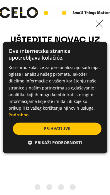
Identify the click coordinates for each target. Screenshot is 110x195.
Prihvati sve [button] (57, 128)
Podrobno (19, 115)
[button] (55, 142)
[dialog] (55, 97)
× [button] (98, 48)
